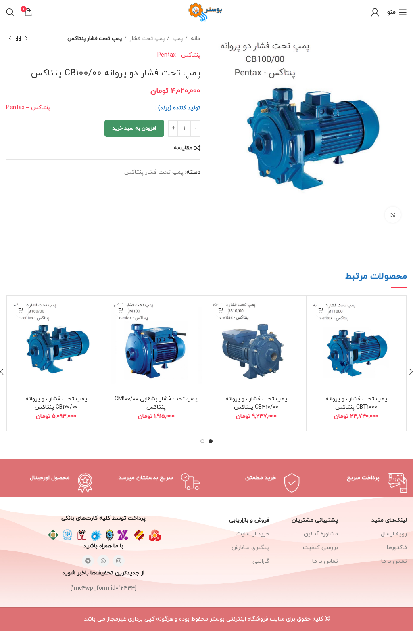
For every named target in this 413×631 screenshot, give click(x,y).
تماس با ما (325, 561)
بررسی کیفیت (320, 547)
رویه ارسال (394, 534)
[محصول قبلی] (26, 39)
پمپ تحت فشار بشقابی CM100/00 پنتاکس (156, 403)
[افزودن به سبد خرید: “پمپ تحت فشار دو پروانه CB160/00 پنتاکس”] (22, 311)
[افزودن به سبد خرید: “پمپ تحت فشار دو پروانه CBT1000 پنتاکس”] (322, 311)
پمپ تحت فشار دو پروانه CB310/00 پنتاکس (256, 403)
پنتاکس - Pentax (178, 55)
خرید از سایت (252, 534)
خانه (194, 38)
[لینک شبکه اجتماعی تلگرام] (88, 561)
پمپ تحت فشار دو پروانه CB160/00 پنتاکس (56, 403)
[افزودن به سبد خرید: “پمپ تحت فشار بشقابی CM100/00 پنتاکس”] (122, 311)
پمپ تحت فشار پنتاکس (94, 38)
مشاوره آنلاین (321, 534)
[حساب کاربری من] (375, 12)
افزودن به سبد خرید (134, 128)
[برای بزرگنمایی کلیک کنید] (393, 215)
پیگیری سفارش (250, 547)
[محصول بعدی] (10, 39)
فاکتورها (397, 547)
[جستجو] (10, 12)
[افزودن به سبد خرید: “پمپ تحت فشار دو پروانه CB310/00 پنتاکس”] (222, 311)
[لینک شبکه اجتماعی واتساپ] (103, 561)
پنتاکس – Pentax (28, 107)
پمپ (177, 38)
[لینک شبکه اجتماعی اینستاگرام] (119, 561)
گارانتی (260, 561)
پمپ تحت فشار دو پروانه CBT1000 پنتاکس (356, 403)
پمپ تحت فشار (146, 38)
